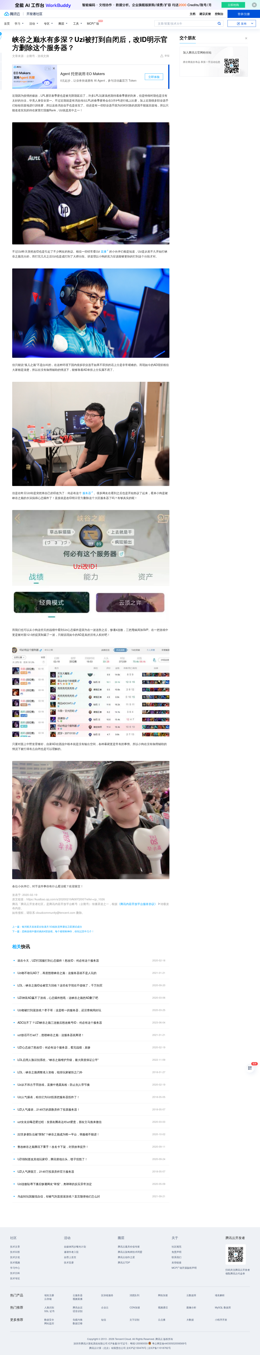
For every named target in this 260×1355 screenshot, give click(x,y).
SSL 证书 (49, 1311)
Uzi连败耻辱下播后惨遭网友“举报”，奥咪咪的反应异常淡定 (54, 1184)
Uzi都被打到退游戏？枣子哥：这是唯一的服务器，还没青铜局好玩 (59, 1010)
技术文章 (15, 1246)
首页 (7, 23)
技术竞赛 (69, 1262)
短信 (103, 1319)
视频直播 (77, 1298)
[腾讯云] (12, 14)
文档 (192, 14)
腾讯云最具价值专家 (129, 1246)
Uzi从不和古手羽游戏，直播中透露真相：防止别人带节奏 (53, 1084)
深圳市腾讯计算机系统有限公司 (91, 1343)
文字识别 (134, 1319)
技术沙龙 (15, 1257)
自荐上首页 (70, 1257)
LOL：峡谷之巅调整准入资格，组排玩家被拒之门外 (49, 1072)
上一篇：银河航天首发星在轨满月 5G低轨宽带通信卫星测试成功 (47, 926)
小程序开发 (221, 1319)
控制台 (219, 14)
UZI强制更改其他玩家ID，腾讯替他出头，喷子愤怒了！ (52, 1159)
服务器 (86, 493)
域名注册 (49, 1295)
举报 (167, 55)
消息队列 (134, 1295)
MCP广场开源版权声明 (184, 1267)
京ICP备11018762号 (159, 1348)
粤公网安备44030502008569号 (169, 1343)
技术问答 (15, 1251)
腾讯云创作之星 (126, 1257)
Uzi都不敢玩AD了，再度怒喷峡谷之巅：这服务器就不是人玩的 (56, 973)
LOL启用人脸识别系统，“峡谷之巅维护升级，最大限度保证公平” (58, 1060)
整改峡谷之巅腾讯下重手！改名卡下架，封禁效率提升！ (53, 1147)
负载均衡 (77, 1319)
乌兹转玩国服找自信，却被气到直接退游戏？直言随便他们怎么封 (58, 1196)
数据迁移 (77, 1323)
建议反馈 (205, 14)
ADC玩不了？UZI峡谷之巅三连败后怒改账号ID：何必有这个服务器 (59, 1022)
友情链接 (176, 1262)
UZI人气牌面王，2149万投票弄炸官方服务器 (45, 1171)
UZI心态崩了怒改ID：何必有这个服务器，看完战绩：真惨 (53, 1047)
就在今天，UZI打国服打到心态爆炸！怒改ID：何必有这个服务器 (58, 960)
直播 (103, 251)
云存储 (48, 1298)
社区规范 (176, 1246)
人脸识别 (49, 1307)
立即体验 (154, 77)
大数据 (190, 1319)
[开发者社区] (34, 13)
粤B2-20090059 (139, 1343)
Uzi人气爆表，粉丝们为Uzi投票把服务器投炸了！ (48, 1097)
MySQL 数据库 (223, 1307)
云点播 (161, 1319)
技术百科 (15, 1273)
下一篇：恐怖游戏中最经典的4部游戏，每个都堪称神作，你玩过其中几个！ (53, 931)
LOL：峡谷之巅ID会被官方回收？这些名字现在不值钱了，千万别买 (59, 985)
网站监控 (49, 1323)
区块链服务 (107, 1295)
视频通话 (163, 1307)
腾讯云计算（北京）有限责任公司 (107, 1348)
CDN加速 (135, 1307)
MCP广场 (93, 23)
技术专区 (15, 1278)
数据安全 (49, 1319)
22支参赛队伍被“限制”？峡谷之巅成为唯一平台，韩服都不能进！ (58, 1134)
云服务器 (77, 1295)
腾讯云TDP (124, 1262)
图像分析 (191, 1307)
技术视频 (15, 1262)
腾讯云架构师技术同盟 (130, 1251)
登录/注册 (244, 14)
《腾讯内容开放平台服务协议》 (137, 904)
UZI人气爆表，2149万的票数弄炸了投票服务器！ (48, 1109)
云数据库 (191, 1295)
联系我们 (176, 1257)
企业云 (104, 1307)
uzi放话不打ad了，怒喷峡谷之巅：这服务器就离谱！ (50, 1035)
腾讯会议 (77, 1307)
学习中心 (15, 1267)
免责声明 (176, 1251)
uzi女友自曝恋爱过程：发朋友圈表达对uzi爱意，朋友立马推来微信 (59, 1122)
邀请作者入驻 (71, 1251)
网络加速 (163, 1295)
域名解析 (220, 1295)
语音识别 (77, 1311)
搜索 (219, 23)
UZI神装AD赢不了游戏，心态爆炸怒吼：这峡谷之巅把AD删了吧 (57, 998)
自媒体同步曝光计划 (75, 1246)
